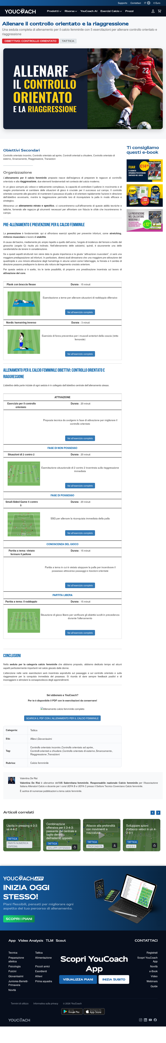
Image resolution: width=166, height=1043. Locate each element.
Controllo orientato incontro (17, 155)
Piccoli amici (42, 966)
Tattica (68, 41)
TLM (49, 940)
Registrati (152, 952)
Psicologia (14, 966)
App (12, 940)
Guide (154, 986)
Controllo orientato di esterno (79, 751)
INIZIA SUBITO (113, 979)
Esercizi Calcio (110, 11)
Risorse (70, 11)
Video (154, 976)
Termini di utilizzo (20, 1003)
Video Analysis (30, 940)
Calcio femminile (39, 762)
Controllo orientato (38, 41)
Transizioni (49, 158)
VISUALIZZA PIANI (78, 979)
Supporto (122, 3)
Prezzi (129, 11)
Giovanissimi (45, 738)
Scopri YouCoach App (147, 959)
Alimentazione (43, 957)
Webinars (152, 981)
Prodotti (53, 11)
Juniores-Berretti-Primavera (18, 983)
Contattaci (135, 3)
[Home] (24, 11)
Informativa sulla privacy (45, 1003)
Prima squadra (43, 981)
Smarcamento (19, 158)
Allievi (33, 738)
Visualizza (144, 173)
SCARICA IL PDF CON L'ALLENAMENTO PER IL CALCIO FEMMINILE (62, 718)
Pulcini (12, 971)
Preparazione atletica (16, 959)
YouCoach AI (88, 11)
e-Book (153, 971)
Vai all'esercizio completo (80, 312)
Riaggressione (35, 158)
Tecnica (12, 952)
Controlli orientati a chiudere (77, 155)
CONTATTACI (146, 940)
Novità (12, 990)
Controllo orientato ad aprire (47, 155)
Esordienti (41, 971)
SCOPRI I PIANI (19, 919)
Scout (61, 940)
